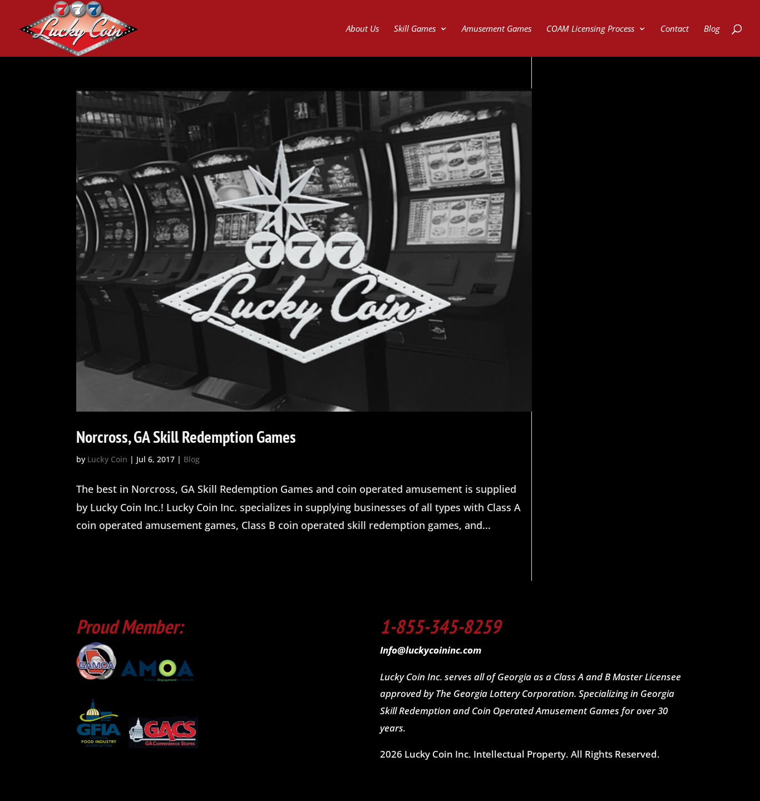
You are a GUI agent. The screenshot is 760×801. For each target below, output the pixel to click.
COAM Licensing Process (590, 29)
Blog (712, 29)
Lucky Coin (107, 459)
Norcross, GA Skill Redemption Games (186, 436)
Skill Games (415, 29)
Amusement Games (496, 29)
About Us (362, 29)
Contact (674, 29)
